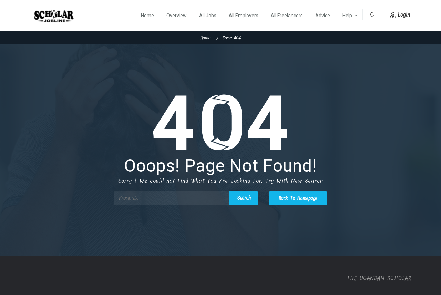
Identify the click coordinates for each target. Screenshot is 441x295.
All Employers (243, 15)
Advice (322, 15)
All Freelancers (287, 15)
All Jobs (207, 15)
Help (347, 15)
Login (404, 14)
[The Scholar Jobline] (54, 16)
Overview (176, 15)
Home (147, 15)
